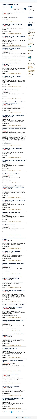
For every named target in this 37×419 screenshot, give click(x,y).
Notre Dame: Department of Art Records (12, 24)
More (29, 46)
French (29, 51)
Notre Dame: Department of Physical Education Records (13, 161)
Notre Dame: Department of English (10, 89)
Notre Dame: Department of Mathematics (12, 148)
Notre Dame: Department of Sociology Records (13, 200)
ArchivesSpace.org (27, 417)
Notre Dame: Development (8, 224)
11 (22, 6)
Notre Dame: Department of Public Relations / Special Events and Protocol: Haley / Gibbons (13, 186)
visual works (30, 35)
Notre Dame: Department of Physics (11, 173)
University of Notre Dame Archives (14, 21)
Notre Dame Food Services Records (10, 386)
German (29, 54)
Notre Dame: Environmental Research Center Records (13, 264)
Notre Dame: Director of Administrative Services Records (14, 238)
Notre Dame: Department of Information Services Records (14, 129)
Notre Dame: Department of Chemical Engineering (11, 63)
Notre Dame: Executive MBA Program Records (13, 290)
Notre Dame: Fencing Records (9, 348)
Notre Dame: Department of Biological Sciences (13, 36)
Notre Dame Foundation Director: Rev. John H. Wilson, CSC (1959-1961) (13, 399)
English (29, 50)
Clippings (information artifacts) (30, 40)
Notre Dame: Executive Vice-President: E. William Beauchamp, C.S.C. (14, 334)
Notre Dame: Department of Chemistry (11, 76)
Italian (29, 56)
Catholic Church (31, 64)
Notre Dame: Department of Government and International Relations (13, 116)
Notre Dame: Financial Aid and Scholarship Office (12, 361)
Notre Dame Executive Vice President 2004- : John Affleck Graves (13, 321)
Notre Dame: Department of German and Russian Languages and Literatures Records (14, 102)
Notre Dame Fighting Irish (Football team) (31, 67)
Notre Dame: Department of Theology (11, 212)
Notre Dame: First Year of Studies (10, 374)
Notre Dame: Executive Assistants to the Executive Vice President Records (12, 277)
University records (31, 32)
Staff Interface (18, 417)
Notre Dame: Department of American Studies (13, 12)
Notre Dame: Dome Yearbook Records (11, 251)
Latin (29, 53)
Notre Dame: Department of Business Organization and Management (11, 49)
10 (18, 6)
